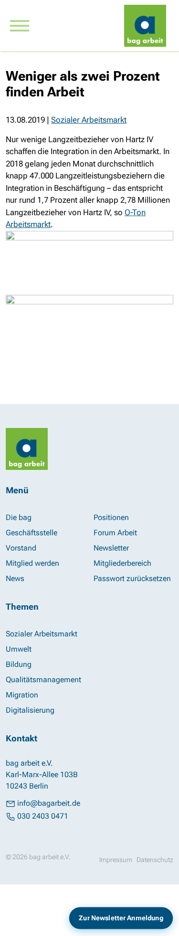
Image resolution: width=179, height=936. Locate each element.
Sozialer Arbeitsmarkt (88, 120)
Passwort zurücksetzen (132, 578)
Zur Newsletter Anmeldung (120, 918)
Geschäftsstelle (31, 532)
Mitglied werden (32, 563)
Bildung (19, 664)
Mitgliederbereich (122, 563)
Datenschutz (155, 859)
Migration (22, 694)
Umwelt (19, 649)
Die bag (19, 517)
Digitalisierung (30, 710)
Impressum (115, 859)
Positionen (111, 517)
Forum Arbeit (115, 532)
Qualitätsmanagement (43, 679)
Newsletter (111, 547)
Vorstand (21, 547)
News (15, 578)
